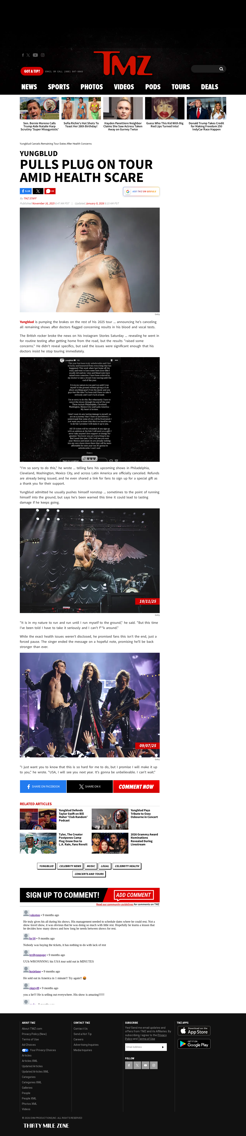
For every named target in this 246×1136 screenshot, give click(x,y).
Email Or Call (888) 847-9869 (64, 71)
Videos (124, 87)
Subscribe (163, 1047)
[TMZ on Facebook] (23, 55)
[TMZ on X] (28, 55)
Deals (209, 87)
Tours (181, 87)
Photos (92, 87)
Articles (27, 1055)
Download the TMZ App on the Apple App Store (194, 1031)
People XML (29, 1098)
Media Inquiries (83, 1050)
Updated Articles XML (35, 1071)
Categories (29, 1076)
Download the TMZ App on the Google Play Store (194, 1044)
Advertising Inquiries (86, 1044)
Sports (58, 87)
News (29, 87)
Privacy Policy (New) (34, 1034)
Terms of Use (30, 1039)
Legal (105, 866)
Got (32, 71)
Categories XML (32, 1082)
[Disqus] (90, 956)
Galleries (27, 1087)
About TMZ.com (32, 1028)
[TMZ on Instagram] (42, 55)
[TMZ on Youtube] (35, 55)
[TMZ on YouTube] (145, 1065)
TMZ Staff (29, 198)
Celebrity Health (127, 866)
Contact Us (81, 1028)
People (26, 1093)
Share (45, 786)
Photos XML (29, 1103)
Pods (152, 87)
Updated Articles (32, 1066)
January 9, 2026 (95, 203)
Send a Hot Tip (83, 1034)
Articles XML (29, 1060)
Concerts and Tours (89, 874)
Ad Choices (29, 1044)
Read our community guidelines (114, 904)
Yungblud (46, 866)
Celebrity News (70, 866)
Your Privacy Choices (42, 1050)
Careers (78, 1039)
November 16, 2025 (43, 203)
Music (91, 866)
